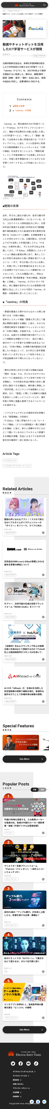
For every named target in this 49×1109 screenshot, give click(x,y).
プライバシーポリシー (20, 1088)
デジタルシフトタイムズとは (23, 1071)
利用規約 (16, 1096)
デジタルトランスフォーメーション (17, 466)
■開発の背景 (19, 106)
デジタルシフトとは (20, 1076)
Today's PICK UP (39, 56)
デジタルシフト (10, 460)
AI (6, 971)
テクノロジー (9, 833)
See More (24, 759)
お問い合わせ (17, 1084)
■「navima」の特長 (22, 110)
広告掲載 (16, 1092)
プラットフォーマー (11, 879)
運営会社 (16, 1080)
